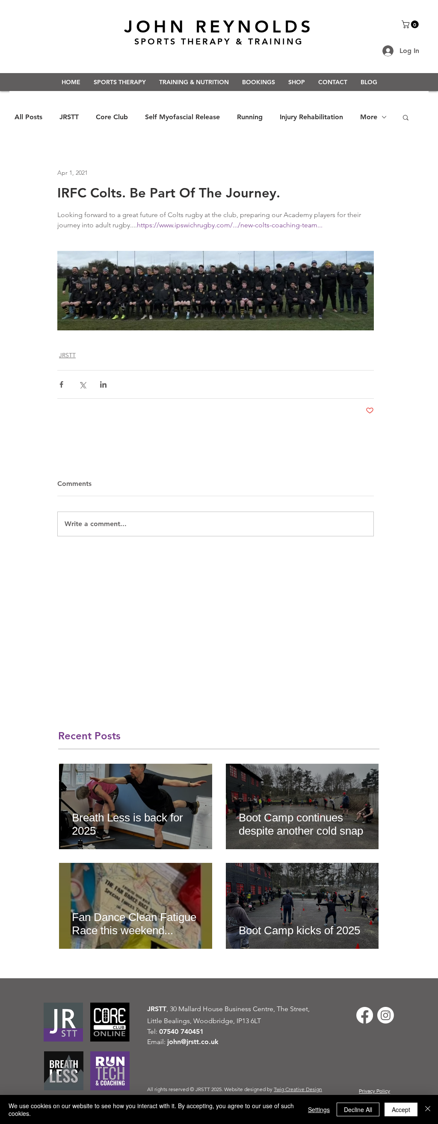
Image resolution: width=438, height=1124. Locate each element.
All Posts (28, 117)
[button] (411, 24)
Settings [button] (319, 1109)
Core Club (112, 117)
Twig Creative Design (298, 1089)
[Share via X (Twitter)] (82, 384)
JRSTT (69, 117)
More (368, 117)
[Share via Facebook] (61, 384)
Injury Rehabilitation (311, 117)
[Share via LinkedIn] (103, 384)
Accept (401, 1109)
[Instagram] (385, 1015)
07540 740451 (181, 1031)
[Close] (428, 1109)
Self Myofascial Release (182, 117)
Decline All (358, 1109)
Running (250, 117)
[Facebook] (364, 1015)
